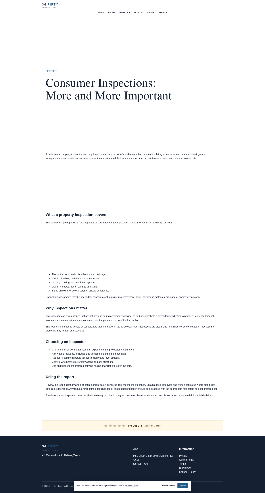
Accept (182, 486)
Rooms (111, 12)
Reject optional (168, 486)
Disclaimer (185, 468)
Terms (182, 464)
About (150, 12)
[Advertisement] (92, 38)
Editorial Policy (187, 472)
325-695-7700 (140, 464)
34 (50, 5)
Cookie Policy (186, 460)
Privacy (183, 456)
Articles (139, 12)
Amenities (124, 12)
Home (101, 12)
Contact (162, 12)
